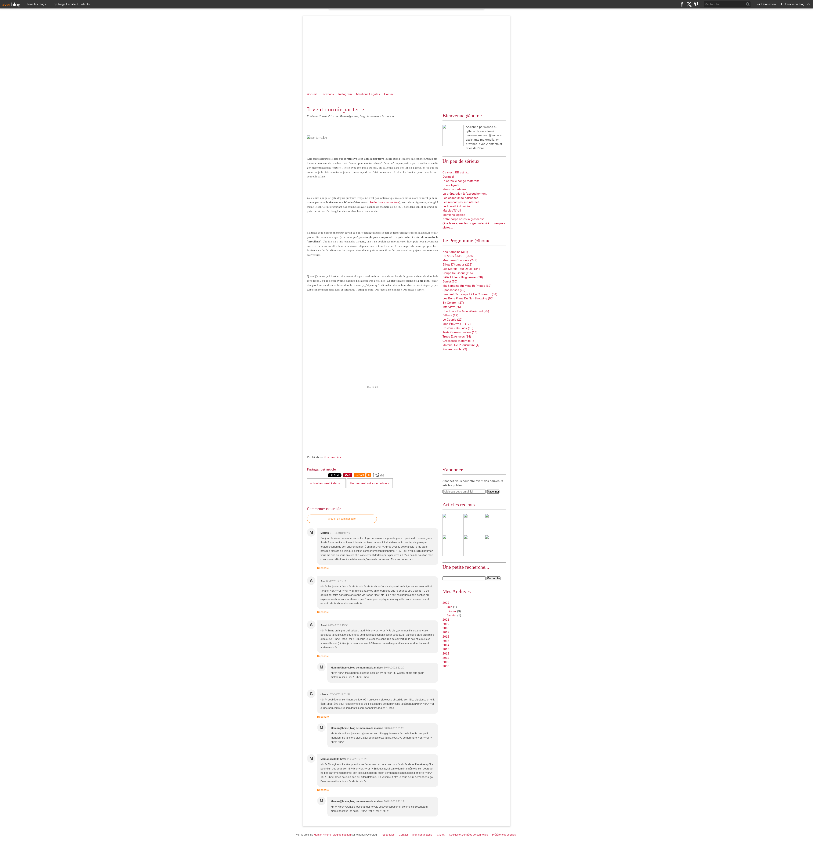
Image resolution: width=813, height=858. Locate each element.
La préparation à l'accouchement (464, 193)
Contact (389, 94)
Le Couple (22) (452, 319)
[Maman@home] (453, 135)
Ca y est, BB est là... (456, 172)
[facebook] (682, 4)
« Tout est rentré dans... (326, 483)
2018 (445, 628)
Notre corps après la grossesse (463, 219)
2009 (445, 666)
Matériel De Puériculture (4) (461, 345)
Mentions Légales (368, 94)
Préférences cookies (504, 834)
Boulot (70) (449, 281)
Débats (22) (450, 315)
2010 (445, 662)
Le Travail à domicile (456, 206)
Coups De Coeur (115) (457, 273)
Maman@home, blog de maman (332, 834)
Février (451, 611)
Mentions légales (453, 214)
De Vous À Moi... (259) (457, 256)
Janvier (451, 615)
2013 (445, 649)
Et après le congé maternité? (461, 181)
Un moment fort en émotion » (369, 483)
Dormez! (448, 176)
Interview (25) (451, 307)
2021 (445, 619)
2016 (445, 636)
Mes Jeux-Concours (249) (459, 260)
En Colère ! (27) (453, 302)
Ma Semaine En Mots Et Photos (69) (466, 285)
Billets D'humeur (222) (457, 264)
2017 (445, 632)
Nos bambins (332, 457)
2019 (445, 624)
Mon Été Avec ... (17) (456, 323)
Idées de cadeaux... (455, 189)
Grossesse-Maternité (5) (458, 340)
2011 (445, 657)
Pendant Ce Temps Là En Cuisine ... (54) (469, 294)
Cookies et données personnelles (468, 834)
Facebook (327, 94)
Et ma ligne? (450, 185)
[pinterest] (696, 4)
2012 (445, 653)
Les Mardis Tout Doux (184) (461, 268)
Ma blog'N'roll (451, 210)
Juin (449, 607)
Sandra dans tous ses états (384, 202)
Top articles (387, 834)
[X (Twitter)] (689, 4)
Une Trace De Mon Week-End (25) (465, 311)
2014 (445, 645)
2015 (445, 640)
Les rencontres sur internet (460, 202)
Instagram (345, 94)
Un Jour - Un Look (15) (457, 328)
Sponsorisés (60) (453, 290)
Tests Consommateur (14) (459, 332)
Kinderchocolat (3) (454, 349)
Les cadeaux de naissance (460, 197)
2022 (445, 602)
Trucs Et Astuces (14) (456, 336)
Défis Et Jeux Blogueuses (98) (462, 277)
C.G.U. (441, 834)
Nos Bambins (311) (455, 251)
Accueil (312, 94)
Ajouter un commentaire (342, 518)
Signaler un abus (422, 834)
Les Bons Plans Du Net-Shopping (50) (468, 298)
